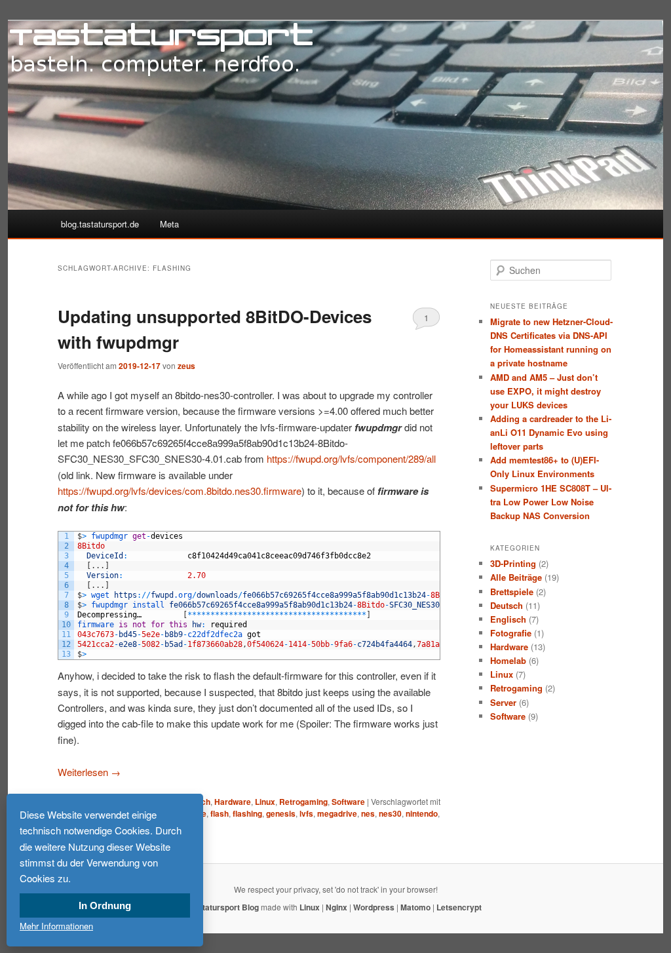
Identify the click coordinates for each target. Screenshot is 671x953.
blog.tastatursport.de (100, 224)
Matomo (415, 907)
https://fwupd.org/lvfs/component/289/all (351, 458)
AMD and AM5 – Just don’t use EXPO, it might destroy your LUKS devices (545, 391)
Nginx (336, 907)
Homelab (508, 660)
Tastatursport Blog (224, 907)
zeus (186, 366)
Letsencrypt (459, 907)
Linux (265, 801)
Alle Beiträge (516, 577)
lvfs (306, 813)
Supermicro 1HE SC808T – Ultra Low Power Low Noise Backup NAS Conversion (550, 502)
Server (503, 702)
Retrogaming (303, 801)
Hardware (232, 801)
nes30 (390, 813)
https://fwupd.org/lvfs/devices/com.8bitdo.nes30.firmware (179, 490)
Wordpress (373, 907)
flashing (247, 813)
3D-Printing (513, 563)
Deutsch (506, 605)
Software (348, 801)
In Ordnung (105, 905)
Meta (169, 224)
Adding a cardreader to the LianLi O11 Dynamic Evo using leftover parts (550, 432)
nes (368, 813)
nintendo (422, 813)
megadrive (337, 813)
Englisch (508, 619)
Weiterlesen (89, 772)
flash (219, 813)
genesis (281, 813)
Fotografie (510, 633)
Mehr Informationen (56, 926)
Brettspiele (511, 591)
